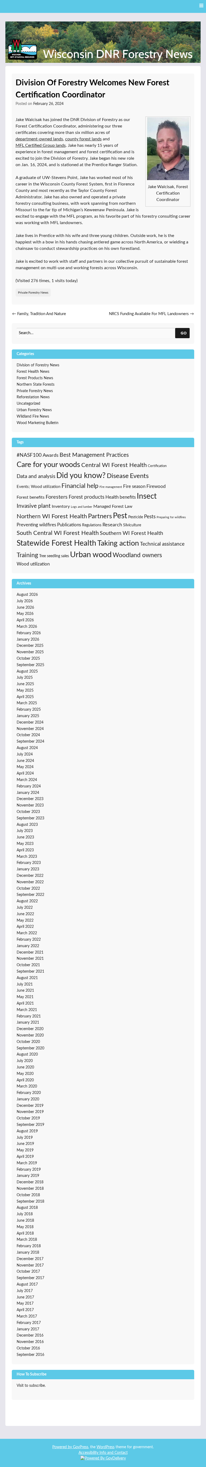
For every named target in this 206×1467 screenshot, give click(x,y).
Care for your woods (48, 464)
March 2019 (27, 1163)
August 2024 (27, 748)
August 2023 (27, 825)
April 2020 (25, 1080)
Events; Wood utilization (38, 487)
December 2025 (30, 646)
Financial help (79, 486)
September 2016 (30, 1355)
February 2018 (29, 1246)
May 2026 (25, 614)
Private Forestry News (33, 292)
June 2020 (25, 1067)
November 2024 (30, 729)
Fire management (111, 487)
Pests (150, 516)
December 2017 (30, 1259)
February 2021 (29, 1016)
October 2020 (28, 1042)
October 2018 (28, 1195)
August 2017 (27, 1284)
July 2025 (25, 678)
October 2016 (28, 1348)
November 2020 (30, 1035)
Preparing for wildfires (171, 517)
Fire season (134, 486)
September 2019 (30, 1125)
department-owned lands (39, 139)
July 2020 (25, 1061)
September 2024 (30, 741)
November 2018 (30, 1189)
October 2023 (28, 812)
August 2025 (27, 671)
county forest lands (83, 139)
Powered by (62, 1447)
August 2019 (27, 1131)
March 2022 (27, 933)
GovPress (80, 1447)
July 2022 (25, 908)
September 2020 (30, 1048)
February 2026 (29, 633)
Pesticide (135, 517)
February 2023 (29, 863)
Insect (147, 496)
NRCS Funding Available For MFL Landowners (151, 314)
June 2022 (25, 914)
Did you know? (81, 475)
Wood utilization (33, 564)
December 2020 (30, 1029)
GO (184, 332)
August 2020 (27, 1054)
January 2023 (28, 869)
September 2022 (30, 895)
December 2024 (30, 722)
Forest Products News (35, 378)
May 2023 (25, 844)
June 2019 (25, 1144)
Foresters (57, 497)
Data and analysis (36, 476)
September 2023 (30, 818)
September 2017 (30, 1278)
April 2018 (25, 1233)
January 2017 (28, 1329)
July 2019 (25, 1138)
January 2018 (28, 1252)
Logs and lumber (81, 506)
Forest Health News (33, 372)
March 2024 (27, 780)
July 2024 (25, 754)
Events (139, 476)
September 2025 (30, 665)
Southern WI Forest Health (131, 533)
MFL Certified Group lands (41, 145)
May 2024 (25, 767)
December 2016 (30, 1335)
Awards (50, 455)
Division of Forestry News (38, 365)
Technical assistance (162, 544)
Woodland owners (137, 555)
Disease (118, 476)
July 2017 (25, 1291)
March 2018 (27, 1240)
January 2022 (28, 946)
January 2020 (28, 1099)
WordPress (106, 1447)
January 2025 (28, 716)
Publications (69, 525)
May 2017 (25, 1303)
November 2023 (30, 805)
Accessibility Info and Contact (103, 1453)
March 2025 (27, 703)
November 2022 (30, 882)
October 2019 (28, 1118)
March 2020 (27, 1086)
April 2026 (25, 620)
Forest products (86, 497)
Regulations (91, 525)
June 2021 (25, 990)
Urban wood (91, 555)
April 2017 (25, 1310)
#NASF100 (29, 455)
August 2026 (27, 595)
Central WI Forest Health (114, 465)
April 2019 (25, 1157)
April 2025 (25, 697)
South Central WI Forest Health (58, 533)
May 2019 (25, 1150)
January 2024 (28, 793)
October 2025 (28, 658)
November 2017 (30, 1265)
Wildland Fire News (33, 416)
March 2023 (27, 857)
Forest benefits (31, 497)
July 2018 (25, 1214)
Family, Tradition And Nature (39, 314)
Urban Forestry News (34, 410)
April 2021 (25, 1003)
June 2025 (25, 684)
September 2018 (30, 1201)
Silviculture (132, 525)
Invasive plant (34, 506)
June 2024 (25, 761)
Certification (157, 466)
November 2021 (30, 959)
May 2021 (25, 997)
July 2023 (25, 831)
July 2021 (25, 984)
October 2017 (28, 1271)
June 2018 (25, 1220)
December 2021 (30, 952)
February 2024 (29, 786)
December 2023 (30, 799)
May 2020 (25, 1074)
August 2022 (27, 901)
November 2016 (30, 1342)
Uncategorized (28, 404)
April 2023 (25, 850)
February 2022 (29, 939)
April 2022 (25, 927)
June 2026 (25, 608)
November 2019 (30, 1112)
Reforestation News (33, 397)
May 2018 (25, 1227)
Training (27, 555)
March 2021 (27, 1010)
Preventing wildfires (36, 525)
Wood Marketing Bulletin (37, 423)
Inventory (61, 506)
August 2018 (27, 1208)
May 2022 (25, 920)
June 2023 (25, 837)
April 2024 (25, 773)
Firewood (156, 486)
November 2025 (30, 652)
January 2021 (28, 1022)
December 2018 (30, 1182)
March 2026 (27, 627)
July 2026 (25, 601)
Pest (120, 516)
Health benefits (120, 497)
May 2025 (25, 690)
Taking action (118, 543)
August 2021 (27, 978)
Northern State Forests (35, 384)
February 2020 (29, 1093)
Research (112, 525)
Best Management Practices (94, 455)
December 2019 (30, 1106)
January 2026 (28, 639)
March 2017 (27, 1316)
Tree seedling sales (54, 556)
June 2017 (25, 1297)
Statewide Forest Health (56, 543)
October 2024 (28, 735)
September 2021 (30, 971)
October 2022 (28, 889)
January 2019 (28, 1176)
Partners (100, 516)
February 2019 (29, 1170)
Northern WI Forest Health (52, 516)
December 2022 (30, 876)
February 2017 (29, 1323)
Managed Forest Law (113, 506)
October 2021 (28, 965)
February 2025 (29, 709)
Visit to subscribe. (31, 1386)
